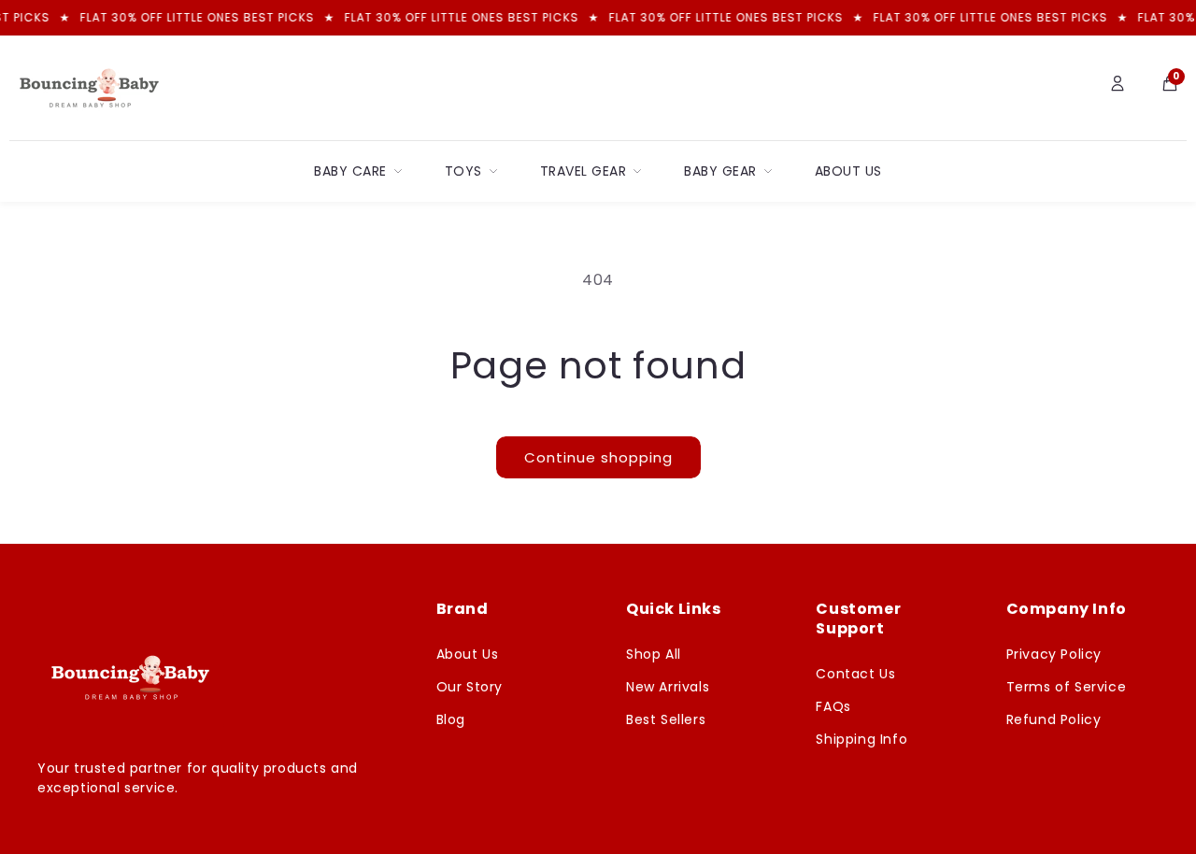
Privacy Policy (1054, 654)
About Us (848, 171)
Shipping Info (861, 739)
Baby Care (350, 171)
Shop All (653, 654)
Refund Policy (1054, 719)
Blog (450, 719)
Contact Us (855, 673)
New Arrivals (667, 686)
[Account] (1117, 87)
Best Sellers (665, 719)
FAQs (833, 706)
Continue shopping (598, 457)
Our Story (469, 686)
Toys (463, 171)
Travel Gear (583, 171)
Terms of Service (1066, 686)
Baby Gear (720, 171)
